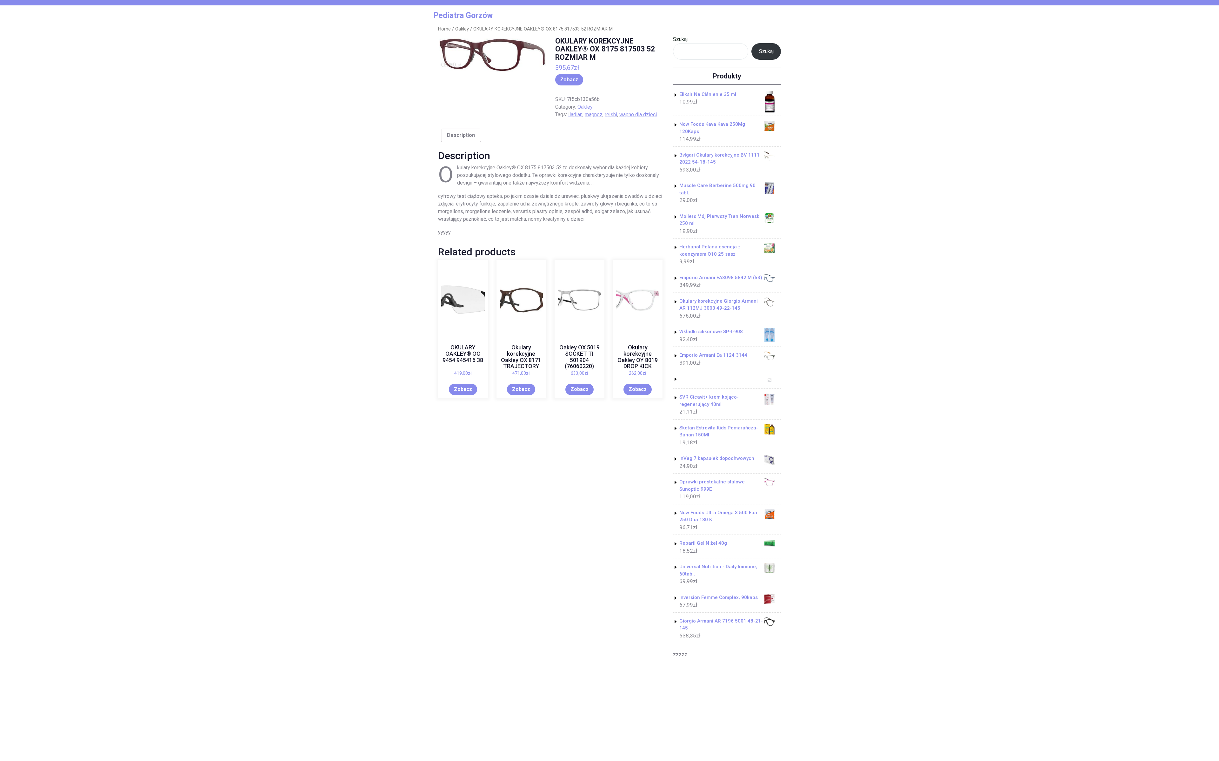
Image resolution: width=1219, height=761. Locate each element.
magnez (594, 114)
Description (461, 135)
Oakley (462, 29)
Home (444, 29)
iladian (575, 114)
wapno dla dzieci (638, 114)
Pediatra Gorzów (463, 15)
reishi (611, 114)
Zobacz (569, 79)
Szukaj (680, 39)
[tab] (461, 135)
